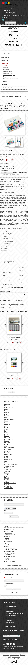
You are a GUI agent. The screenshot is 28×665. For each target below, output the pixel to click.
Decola (5, 287)
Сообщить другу (4, 163)
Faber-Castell (8, 454)
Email (12, 578)
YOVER (6, 474)
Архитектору (13, 28)
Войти (6, 17)
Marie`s (6, 468)
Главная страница (8, 96)
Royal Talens (7, 449)
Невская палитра (14, 174)
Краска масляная (10, 548)
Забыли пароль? (9, 583)
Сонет (7, 538)
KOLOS (6, 444)
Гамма (6, 417)
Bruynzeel (7, 442)
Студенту (13, 38)
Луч (5, 426)
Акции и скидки (10, 611)
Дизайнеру (13, 31)
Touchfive (6, 473)
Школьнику (13, 42)
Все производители (14, 491)
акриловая (8, 554)
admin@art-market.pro (8, 648)
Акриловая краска (10, 561)
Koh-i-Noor (7, 437)
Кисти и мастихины (8, 73)
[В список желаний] (12, 159)
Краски (5, 65)
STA (5, 461)
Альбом (7, 536)
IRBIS (5, 414)
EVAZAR (6, 484)
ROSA (6, 446)
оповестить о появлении (20, 172)
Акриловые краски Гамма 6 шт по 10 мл (14, 374)
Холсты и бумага (7, 71)
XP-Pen (6, 456)
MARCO (6, 415)
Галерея (8, 609)
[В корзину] (17, 342)
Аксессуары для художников (10, 78)
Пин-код (6, 578)
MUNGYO (7, 451)
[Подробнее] (16, 378)
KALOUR (6, 479)
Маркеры (5, 67)
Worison (6, 462)
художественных (10, 534)
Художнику (13, 35)
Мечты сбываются (9, 419)
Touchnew (7, 471)
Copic (5, 405)
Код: (6, 510)
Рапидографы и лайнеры (9, 76)
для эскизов (8, 533)
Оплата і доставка (11, 615)
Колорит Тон (7, 424)
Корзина (8, 20)
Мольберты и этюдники (9, 75)
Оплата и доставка (11, 606)
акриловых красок (10, 551)
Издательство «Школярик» (11, 464)
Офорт (6, 421)
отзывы (10, 150)
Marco (7, 546)
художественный (10, 556)
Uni (5, 431)
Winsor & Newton (9, 466)
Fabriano (6, 436)
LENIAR (6, 412)
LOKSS (6, 476)
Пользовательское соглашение (14, 613)
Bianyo (6, 427)
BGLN (6, 434)
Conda (6, 432)
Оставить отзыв (19, 300)
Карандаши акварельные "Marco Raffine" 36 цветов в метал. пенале (14, 337)
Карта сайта (6, 655)
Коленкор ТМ (8, 459)
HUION (6, 457)
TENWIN (6, 478)
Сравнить (4, 156)
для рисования (9, 543)
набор (7, 539)
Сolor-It (6, 422)
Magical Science (8, 407)
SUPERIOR (7, 469)
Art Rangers (7, 486)
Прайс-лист (9, 618)
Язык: (5, 392)
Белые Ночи (8, 541)
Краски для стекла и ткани (9, 98)
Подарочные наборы (13, 45)
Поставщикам (9, 620)
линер (7, 544)
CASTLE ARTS (8, 488)
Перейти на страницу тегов (14, 565)
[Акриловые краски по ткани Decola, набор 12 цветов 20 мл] (14, 124)
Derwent (6, 441)
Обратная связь (14, 655)
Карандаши (6, 69)
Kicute (6, 410)
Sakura (6, 429)
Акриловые (20, 287)
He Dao (6, 409)
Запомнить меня (10, 585)
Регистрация (14, 592)
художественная (10, 553)
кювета (7, 559)
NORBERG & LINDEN (10, 483)
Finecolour (7, 404)
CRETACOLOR (8, 439)
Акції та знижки (10, 622)
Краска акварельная (11, 549)
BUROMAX (7, 452)
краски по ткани (12, 287)
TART (5, 481)
